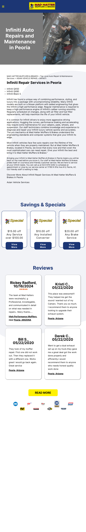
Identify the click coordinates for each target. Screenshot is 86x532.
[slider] (23, 289)
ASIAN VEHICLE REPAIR (27, 78)
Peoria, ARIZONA (22, 320)
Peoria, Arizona (55, 318)
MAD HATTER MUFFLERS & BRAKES (22, 76)
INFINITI (42, 78)
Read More (43, 392)
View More (14, 245)
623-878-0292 (48, 165)
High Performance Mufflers (23, 316)
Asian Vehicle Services (18, 182)
